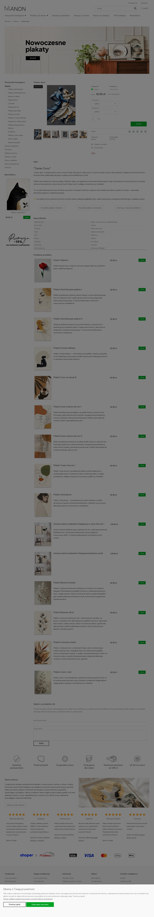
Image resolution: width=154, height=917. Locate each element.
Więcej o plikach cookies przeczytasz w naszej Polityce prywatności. (28, 899)
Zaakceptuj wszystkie (40, 904)
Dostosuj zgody (14, 904)
